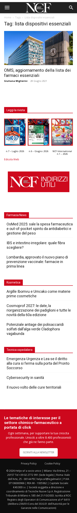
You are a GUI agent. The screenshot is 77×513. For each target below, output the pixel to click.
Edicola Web (11, 159)
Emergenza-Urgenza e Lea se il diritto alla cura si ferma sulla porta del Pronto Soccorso (38, 363)
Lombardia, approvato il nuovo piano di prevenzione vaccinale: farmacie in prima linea (37, 261)
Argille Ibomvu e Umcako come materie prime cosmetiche (38, 293)
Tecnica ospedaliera (19, 349)
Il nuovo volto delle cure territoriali (34, 387)
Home (7, 17)
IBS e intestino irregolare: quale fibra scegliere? (36, 245)
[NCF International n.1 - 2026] (62, 133)
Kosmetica (13, 282)
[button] (7, 7)
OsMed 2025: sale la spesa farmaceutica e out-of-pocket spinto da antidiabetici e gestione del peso (40, 228)
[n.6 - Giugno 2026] (38, 133)
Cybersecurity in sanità (25, 377)
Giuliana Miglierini (16, 80)
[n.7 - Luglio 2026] (15, 133)
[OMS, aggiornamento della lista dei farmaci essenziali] (38, 48)
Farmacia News (16, 215)
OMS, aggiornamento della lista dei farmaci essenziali (37, 73)
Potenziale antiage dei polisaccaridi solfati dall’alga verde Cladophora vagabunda (35, 329)
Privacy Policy (29, 463)
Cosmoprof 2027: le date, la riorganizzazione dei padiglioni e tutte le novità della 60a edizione (39, 310)
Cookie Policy (52, 463)
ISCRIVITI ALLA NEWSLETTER (38, 452)
